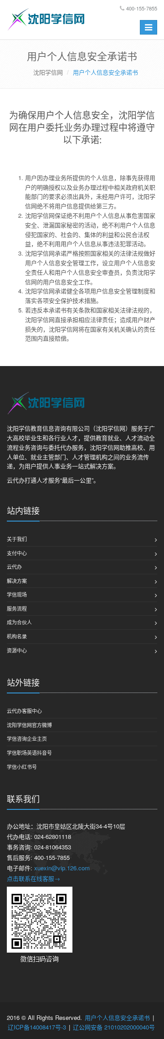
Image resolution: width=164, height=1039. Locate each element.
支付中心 (17, 553)
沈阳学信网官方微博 (29, 724)
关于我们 (17, 538)
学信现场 (17, 594)
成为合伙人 (19, 622)
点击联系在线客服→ (33, 878)
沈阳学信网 (48, 72)
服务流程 (17, 608)
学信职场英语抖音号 (29, 752)
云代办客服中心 (24, 710)
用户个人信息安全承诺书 (117, 1017)
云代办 (14, 566)
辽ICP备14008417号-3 (37, 1027)
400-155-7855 (141, 8)
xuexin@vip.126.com (62, 867)
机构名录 (17, 636)
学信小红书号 (22, 766)
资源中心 (17, 650)
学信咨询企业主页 (27, 738)
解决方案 (17, 580)
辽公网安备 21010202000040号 (114, 1027)
